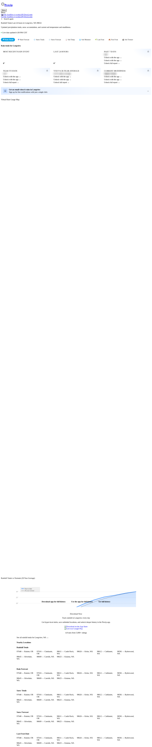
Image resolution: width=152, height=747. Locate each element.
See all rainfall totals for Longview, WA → (33, 637)
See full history (104, 602)
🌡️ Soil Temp (70, 40)
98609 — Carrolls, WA (45, 657)
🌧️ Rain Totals (8, 40)
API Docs (24, 15)
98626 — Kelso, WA (85, 651)
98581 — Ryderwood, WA (125, 652)
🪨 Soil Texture (127, 40)
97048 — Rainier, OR (25, 651)
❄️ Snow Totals (38, 40)
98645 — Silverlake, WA (24, 658)
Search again (8, 19)
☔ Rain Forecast (23, 40)
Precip (9, 5)
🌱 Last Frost (99, 40)
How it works (15, 15)
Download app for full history (54, 602)
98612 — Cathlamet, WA (105, 652)
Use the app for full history (82, 602)
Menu (4, 10)
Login (30, 15)
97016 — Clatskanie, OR (45, 652)
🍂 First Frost (113, 40)
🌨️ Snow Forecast (55, 40)
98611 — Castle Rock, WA (65, 652)
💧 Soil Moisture (85, 40)
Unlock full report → (112, 63)
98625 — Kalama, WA (65, 657)
